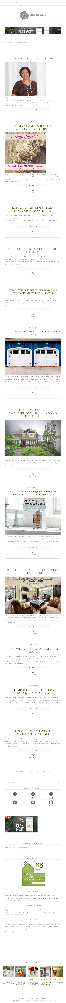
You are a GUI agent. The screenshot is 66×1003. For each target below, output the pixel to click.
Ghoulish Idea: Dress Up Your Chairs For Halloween (33, 251)
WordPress (48, 1000)
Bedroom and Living (30, 565)
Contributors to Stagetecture (33, 58)
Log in (54, 1000)
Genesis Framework (38, 1000)
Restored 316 (43, 998)
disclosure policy (25, 929)
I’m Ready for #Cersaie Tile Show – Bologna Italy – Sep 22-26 (33, 691)
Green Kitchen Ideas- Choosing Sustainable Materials (33, 733)
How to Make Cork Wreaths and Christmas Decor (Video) (33, 127)
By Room (28, 406)
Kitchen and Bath (33, 685)
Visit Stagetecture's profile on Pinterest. (17, 847)
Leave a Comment (33, 275)
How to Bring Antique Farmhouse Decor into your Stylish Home (33, 493)
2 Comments (33, 395)
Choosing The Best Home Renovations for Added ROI (33, 572)
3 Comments (33, 316)
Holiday (33, 121)
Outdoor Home (33, 327)
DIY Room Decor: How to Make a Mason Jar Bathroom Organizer (33, 982)
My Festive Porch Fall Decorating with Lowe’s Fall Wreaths (20, 982)
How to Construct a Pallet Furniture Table (8, 981)
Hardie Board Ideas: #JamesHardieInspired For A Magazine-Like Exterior (33, 413)
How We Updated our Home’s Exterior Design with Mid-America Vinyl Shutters (45, 983)
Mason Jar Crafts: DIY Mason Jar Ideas (57, 981)
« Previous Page (20, 771)
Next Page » (47, 771)
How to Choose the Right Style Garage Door (33, 333)
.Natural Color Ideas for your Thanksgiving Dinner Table (33, 209)
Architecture (33, 644)
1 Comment (33, 192)
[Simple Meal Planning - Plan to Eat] (33, 33)
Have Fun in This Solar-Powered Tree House (33, 650)
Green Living (33, 727)
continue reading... (33, 109)
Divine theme (34, 998)
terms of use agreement (40, 929)
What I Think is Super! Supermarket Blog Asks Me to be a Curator (33, 292)
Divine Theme (25, 1000)
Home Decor (33, 203)
